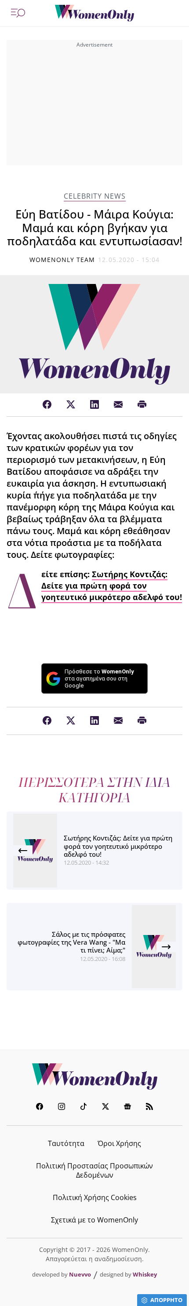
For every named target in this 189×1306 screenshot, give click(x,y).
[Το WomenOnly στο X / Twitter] (105, 1107)
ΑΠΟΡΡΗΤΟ (166, 1300)
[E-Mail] (118, 405)
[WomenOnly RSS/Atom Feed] (149, 1107)
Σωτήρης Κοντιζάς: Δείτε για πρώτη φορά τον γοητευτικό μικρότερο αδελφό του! (111, 586)
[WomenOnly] (94, 13)
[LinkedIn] (94, 405)
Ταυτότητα (66, 1143)
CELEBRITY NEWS (95, 196)
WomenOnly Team (62, 259)
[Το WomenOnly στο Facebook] (39, 1107)
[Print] (142, 405)
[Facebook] (47, 405)
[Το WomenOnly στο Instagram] (61, 1107)
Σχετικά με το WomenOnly (94, 1220)
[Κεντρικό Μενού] (18, 13)
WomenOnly (94, 1076)
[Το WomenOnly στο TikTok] (83, 1107)
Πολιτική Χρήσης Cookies (95, 1197)
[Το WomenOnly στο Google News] (127, 1107)
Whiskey (145, 1274)
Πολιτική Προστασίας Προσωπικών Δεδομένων (94, 1170)
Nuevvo (80, 1274)
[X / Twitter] (71, 405)
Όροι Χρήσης (119, 1143)
